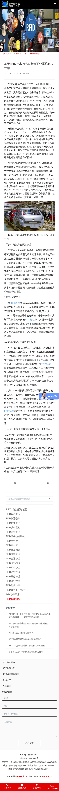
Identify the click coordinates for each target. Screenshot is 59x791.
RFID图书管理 (13, 545)
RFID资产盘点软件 (19, 761)
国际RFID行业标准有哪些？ (21, 632)
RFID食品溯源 (13, 549)
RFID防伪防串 (13, 585)
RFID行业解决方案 (19, 53)
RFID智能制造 (35, 53)
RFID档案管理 (13, 522)
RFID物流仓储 (13, 518)
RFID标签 (15, 303)
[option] (29, 30)
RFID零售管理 (13, 540)
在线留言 (29, 743)
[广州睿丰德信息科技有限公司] (10, 4)
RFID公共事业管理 (15, 589)
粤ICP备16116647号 (29, 758)
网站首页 (5, 53)
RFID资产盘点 (13, 514)
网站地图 (6, 761)
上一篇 (13, 483)
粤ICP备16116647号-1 (29, 754)
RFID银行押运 (13, 580)
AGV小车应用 (13, 594)
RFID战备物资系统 (15, 536)
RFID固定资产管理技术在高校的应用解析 (27, 645)
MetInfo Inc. (48, 776)
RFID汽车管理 (13, 554)
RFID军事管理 (13, 567)
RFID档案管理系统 (36, 761)
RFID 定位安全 (13, 563)
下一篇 (46, 483)
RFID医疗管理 (13, 576)
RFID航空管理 (13, 572)
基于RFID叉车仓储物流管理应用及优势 (26, 651)
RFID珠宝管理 (13, 531)
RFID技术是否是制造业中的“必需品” (25, 639)
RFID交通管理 (13, 558)
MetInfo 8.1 (22, 776)
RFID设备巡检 (13, 527)
